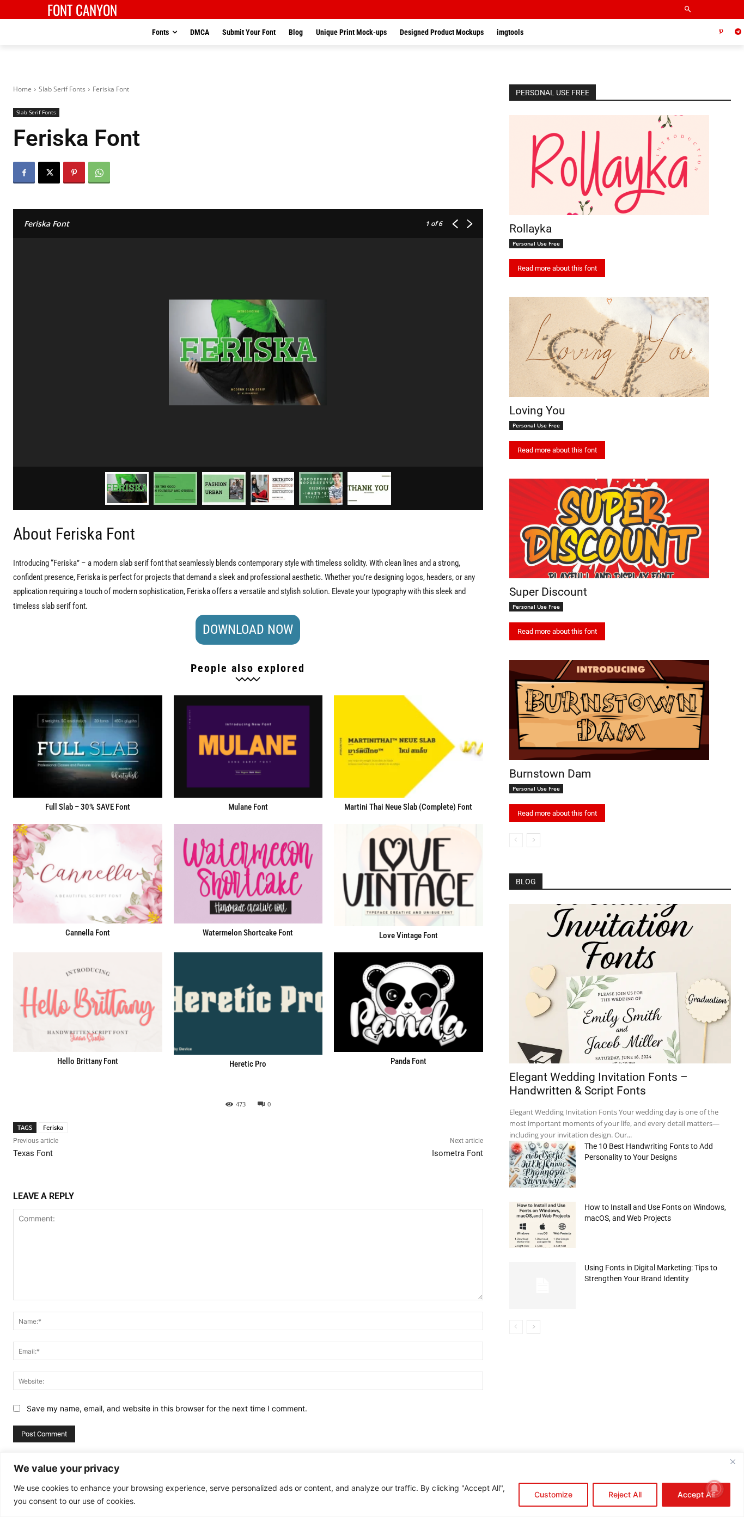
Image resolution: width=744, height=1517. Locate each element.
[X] (49, 172)
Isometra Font (457, 1153)
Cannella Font (87, 933)
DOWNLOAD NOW (248, 629)
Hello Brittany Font (87, 1061)
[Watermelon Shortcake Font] (248, 873)
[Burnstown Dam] (609, 710)
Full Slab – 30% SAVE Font (87, 807)
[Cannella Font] (87, 873)
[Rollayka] (609, 165)
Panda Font (408, 1061)
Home (22, 89)
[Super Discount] (609, 529)
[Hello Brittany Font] (87, 1002)
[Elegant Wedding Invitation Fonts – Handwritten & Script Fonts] (620, 983)
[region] (372, 1484)
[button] (688, 9)
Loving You (537, 410)
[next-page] (533, 840)
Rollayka (530, 228)
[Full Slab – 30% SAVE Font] (87, 746)
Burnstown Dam (550, 773)
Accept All (696, 1494)
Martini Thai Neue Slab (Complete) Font (408, 807)
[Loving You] (609, 347)
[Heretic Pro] (248, 1003)
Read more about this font (557, 268)
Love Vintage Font (408, 935)
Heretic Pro (247, 1064)
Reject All (625, 1494)
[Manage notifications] (714, 1488)
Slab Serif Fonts (62, 89)
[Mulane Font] (248, 746)
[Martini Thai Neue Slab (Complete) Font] (408, 746)
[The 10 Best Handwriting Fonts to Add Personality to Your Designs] (542, 1164)
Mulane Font (248, 807)
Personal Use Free (536, 243)
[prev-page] (516, 840)
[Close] (732, 1461)
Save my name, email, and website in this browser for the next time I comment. (167, 1408)
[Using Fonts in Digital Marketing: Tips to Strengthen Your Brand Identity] (542, 1285)
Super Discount (548, 591)
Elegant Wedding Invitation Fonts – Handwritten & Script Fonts (598, 1084)
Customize (553, 1494)
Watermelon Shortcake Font (248, 933)
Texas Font (33, 1153)
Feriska (53, 1127)
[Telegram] (737, 32)
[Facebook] (24, 172)
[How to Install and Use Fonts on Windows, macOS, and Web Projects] (542, 1225)
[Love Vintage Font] (408, 875)
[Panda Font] (408, 1002)
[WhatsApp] (99, 172)
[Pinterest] (721, 32)
